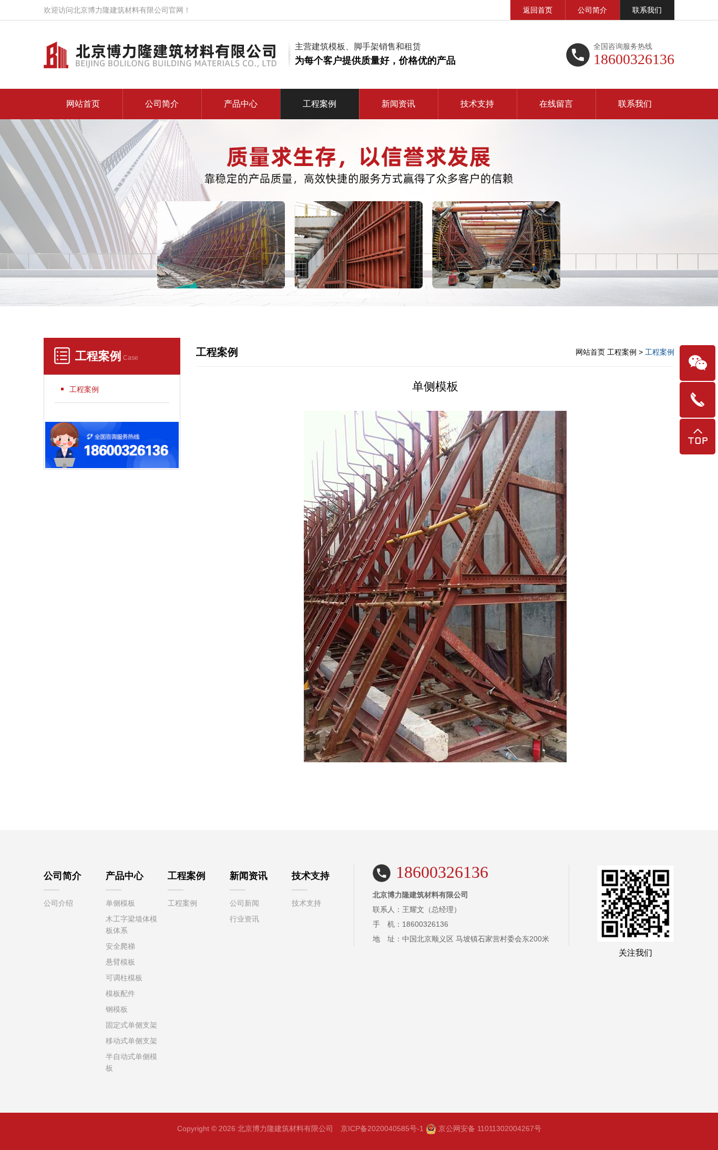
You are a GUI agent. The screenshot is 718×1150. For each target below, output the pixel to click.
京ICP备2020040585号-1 (382, 1128)
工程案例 (319, 103)
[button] (341, 296)
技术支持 (477, 103)
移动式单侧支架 (131, 1041)
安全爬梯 (120, 946)
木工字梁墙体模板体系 (131, 925)
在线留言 (556, 103)
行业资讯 (244, 919)
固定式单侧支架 (131, 1025)
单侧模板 (120, 903)
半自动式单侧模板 (131, 1062)
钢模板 (117, 1009)
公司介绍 (58, 903)
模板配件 (120, 993)
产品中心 (241, 103)
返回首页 (537, 10)
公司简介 (592, 10)
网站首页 (83, 103)
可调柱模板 (124, 977)
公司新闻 (244, 903)
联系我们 (647, 10)
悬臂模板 (120, 962)
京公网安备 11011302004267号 (489, 1128)
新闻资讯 (398, 103)
